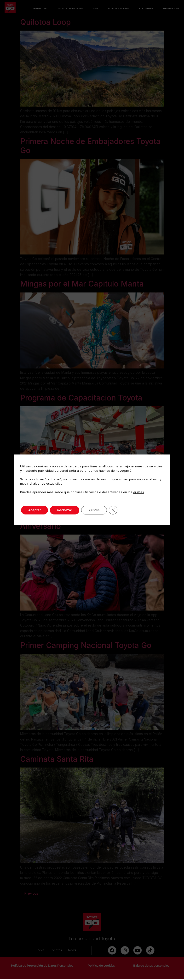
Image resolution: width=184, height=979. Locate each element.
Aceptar (34, 510)
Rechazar (64, 510)
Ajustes (94, 510)
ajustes (138, 492)
